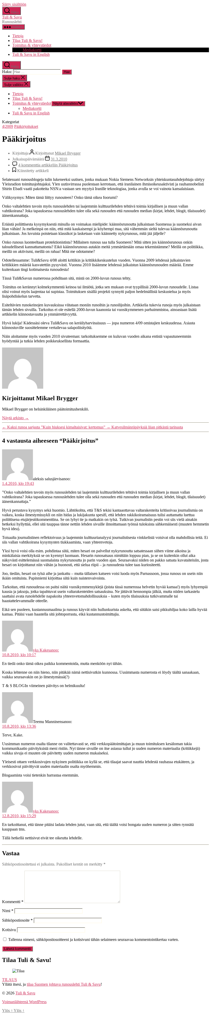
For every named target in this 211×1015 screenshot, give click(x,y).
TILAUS (9, 979)
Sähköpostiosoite (17, 920)
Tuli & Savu (12, 17)
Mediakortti (32, 50)
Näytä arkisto (15, 418)
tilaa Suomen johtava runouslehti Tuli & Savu (64, 984)
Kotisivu (9, 930)
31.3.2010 (59, 159)
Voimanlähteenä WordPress (24, 1002)
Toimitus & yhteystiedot (31, 45)
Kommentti (12, 902)
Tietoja (17, 36)
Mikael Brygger (68, 153)
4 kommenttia (48, 165)
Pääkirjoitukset (26, 126)
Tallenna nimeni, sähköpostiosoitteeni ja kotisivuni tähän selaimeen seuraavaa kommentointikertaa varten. (93, 939)
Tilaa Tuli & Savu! (27, 40)
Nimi (7, 911)
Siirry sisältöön (14, 4)
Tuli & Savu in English (31, 54)
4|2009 (7, 126)
